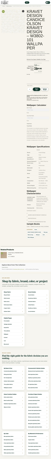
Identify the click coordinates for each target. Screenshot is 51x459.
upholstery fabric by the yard (19, 269)
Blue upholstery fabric (8, 436)
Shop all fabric (7, 294)
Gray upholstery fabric (9, 446)
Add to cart (36, 89)
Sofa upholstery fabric (33, 397)
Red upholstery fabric (8, 439)
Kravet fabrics (31, 294)
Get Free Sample (45, 89)
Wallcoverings (30, 234)
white (44, 234)
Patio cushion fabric (8, 397)
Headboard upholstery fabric (10, 403)
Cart (5, 340)
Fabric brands (7, 298)
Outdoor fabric (7, 311)
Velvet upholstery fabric (33, 449)
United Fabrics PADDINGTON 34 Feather (15, 253)
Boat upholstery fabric (33, 387)
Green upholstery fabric (9, 443)
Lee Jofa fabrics (31, 311)
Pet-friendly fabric (8, 377)
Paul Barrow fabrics (32, 308)
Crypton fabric (7, 308)
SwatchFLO (6, 327)
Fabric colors (6, 301)
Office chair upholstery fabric (34, 381)
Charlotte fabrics (32, 301)
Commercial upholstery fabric (10, 371)
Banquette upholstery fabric (34, 423)
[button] (23, 11)
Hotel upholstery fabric (33, 374)
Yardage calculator (8, 324)
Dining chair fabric (8, 374)
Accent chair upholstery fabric (34, 410)
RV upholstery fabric (32, 384)
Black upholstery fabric (9, 449)
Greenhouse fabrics (32, 298)
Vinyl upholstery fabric (33, 443)
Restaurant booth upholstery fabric (35, 371)
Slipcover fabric (7, 407)
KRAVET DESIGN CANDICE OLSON (34, 232)
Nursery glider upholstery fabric (35, 426)
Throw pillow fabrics (8, 384)
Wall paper (46, 232)
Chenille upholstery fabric (33, 452)
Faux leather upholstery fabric (34, 446)
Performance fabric (8, 304)
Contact (5, 337)
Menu (27, 2)
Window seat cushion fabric (34, 417)
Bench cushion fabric (8, 400)
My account (6, 344)
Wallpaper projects (8, 387)
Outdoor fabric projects (9, 381)
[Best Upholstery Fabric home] (5, 2)
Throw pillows (7, 330)
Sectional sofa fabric (32, 403)
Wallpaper (38, 234)
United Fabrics (31, 304)
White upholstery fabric (9, 452)
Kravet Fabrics (5, 267)
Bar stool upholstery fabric (34, 420)
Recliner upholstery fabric (33, 407)
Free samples (7, 320)
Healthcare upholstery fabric (34, 377)
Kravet (35, 229)
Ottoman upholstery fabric (34, 413)
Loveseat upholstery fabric (34, 400)
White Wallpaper (31, 237)
